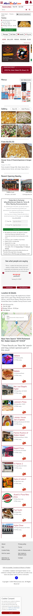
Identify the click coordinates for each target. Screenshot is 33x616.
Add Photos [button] (25, 109)
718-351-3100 (6, 24)
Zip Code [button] (21, 6)
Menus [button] (16, 39)
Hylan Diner (18, 525)
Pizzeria (12, 14)
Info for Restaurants (24, 550)
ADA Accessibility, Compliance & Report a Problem (16, 567)
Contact (20, 558)
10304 (2, 15)
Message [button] (5, 34)
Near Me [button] (15, 6)
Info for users (6, 553)
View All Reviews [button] (23, 287)
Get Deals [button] (13, 34)
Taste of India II (20, 479)
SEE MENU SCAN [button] (26, 80)
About (3, 544)
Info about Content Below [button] (24, 14)
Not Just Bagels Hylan (20, 387)
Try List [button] (28, 34)
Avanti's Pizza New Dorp (21, 495)
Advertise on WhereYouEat (6, 558)
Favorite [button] (21, 34)
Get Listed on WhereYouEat (22, 554)
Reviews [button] (23, 39)
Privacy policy (22, 544)
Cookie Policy (6, 550)
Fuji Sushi (18, 510)
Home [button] (4, 39)
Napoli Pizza (19, 448)
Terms (20, 547)
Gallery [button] (10, 39)
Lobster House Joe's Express (20, 418)
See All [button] (14, 109)
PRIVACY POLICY (12, 609)
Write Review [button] (9, 287)
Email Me (9, 225)
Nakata (16, 371)
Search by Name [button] (6, 6)
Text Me (9, 221)
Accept (11, 613)
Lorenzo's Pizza (20, 402)
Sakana (17, 355)
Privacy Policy (19, 246)
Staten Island (5, 14)
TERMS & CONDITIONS (14, 608)
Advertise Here (27, 42)
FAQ (3, 547)
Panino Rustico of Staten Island (21, 433)
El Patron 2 (18, 463)
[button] (26, 2)
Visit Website (6, 310)
